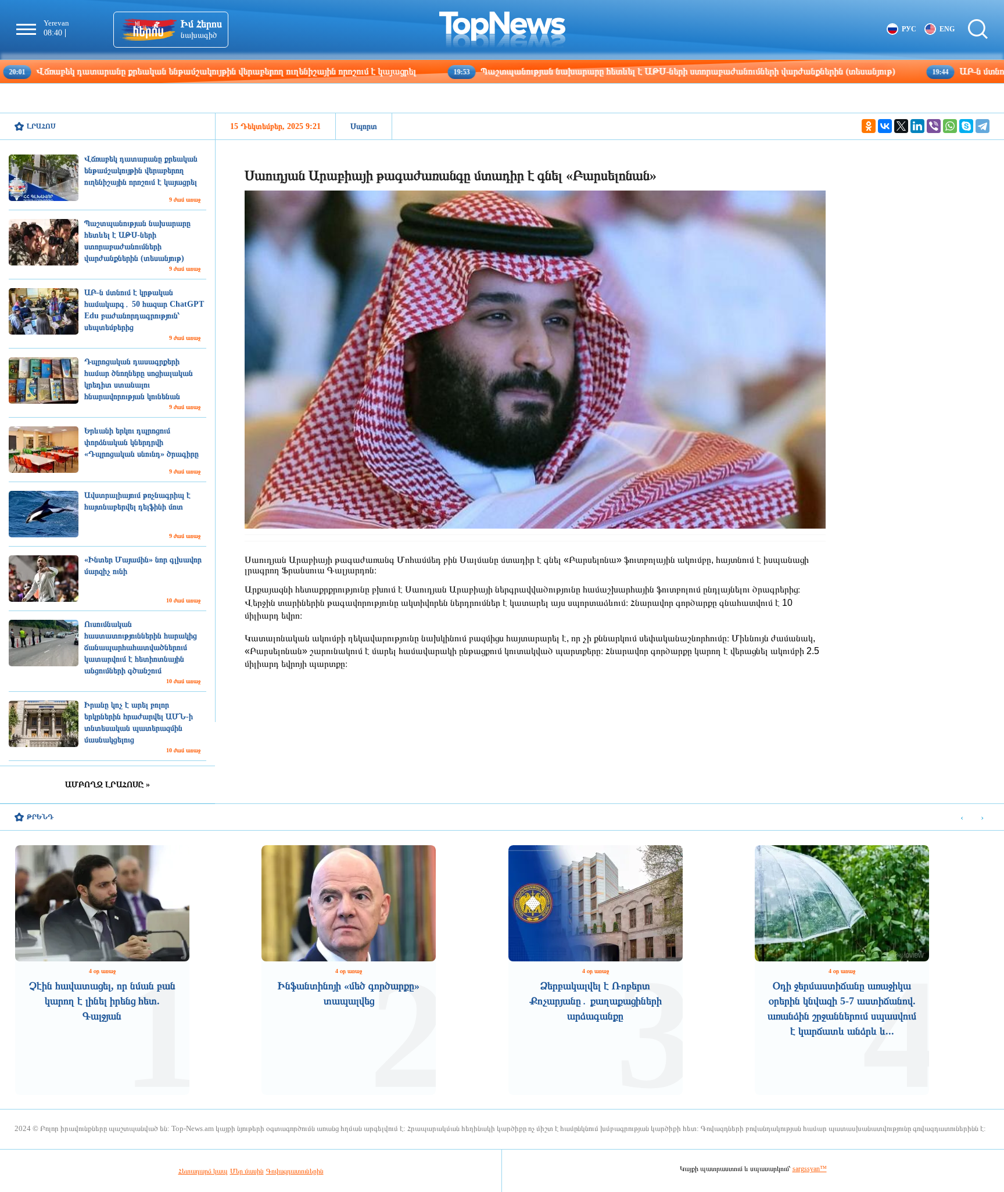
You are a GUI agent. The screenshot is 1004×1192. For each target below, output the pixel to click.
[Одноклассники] (869, 126)
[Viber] (934, 126)
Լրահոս (41, 126)
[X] (901, 126)
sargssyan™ (810, 1169)
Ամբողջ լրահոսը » (107, 784)
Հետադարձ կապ (203, 1171)
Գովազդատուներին (295, 1171)
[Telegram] (982, 126)
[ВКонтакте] (885, 126)
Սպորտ (363, 126)
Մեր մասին (247, 1171)
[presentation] (962, 817)
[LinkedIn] (917, 126)
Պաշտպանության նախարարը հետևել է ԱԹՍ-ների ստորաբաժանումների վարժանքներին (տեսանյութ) (604, 71)
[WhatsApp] (950, 126)
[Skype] (966, 126)
